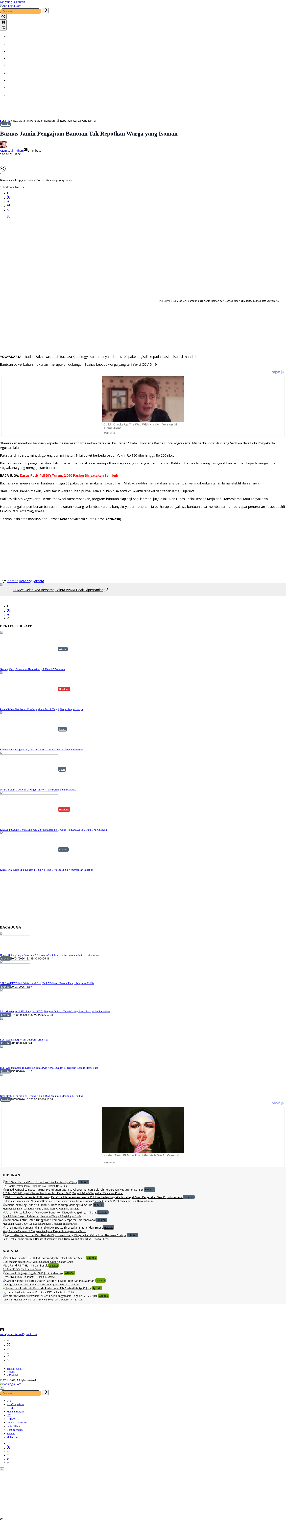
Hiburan (83, 1181)
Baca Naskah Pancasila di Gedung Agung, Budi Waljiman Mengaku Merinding (41, 1096)
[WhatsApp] (8, 210)
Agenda (91, 1257)
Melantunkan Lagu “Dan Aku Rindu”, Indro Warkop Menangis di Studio (41, 1208)
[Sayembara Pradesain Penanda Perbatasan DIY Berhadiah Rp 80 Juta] (47, 1288)
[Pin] (9, 206)
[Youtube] (8, 1353)
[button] (45, 10)
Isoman (12, 581)
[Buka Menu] (3, 22)
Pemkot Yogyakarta (17, 1422)
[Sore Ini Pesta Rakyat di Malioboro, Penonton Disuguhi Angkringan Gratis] (50, 1212)
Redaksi (11, 1371)
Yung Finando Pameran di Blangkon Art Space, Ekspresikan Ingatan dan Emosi (44, 1231)
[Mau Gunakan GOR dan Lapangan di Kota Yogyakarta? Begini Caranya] (29, 769)
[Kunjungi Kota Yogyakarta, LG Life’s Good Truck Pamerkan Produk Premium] (29, 729)
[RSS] (8, 1360)
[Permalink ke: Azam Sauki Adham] (3, 144)
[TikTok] (8, 1356)
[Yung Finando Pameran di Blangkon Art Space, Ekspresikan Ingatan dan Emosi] (53, 1227)
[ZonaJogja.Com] (10, 5)
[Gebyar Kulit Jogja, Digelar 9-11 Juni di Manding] (33, 1273)
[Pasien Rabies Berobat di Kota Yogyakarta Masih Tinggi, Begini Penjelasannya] (29, 689)
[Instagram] (8, 1349)
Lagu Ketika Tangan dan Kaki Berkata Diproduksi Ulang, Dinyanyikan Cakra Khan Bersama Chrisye (56, 1239)
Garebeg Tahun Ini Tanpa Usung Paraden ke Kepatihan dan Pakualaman (41, 1284)
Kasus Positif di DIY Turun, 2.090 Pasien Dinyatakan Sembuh (69, 475)
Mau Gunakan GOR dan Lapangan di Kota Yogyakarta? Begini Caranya (38, 789)
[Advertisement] (84, 109)
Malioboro (12, 1437)
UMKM (11, 1418)
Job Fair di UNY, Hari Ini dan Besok (22, 1269)
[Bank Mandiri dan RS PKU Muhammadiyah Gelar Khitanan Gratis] (44, 1258)
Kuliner (11, 1433)
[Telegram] (8, 202)
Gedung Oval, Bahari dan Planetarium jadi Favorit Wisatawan (32, 669)
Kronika (5, 124)
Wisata (63, 649)
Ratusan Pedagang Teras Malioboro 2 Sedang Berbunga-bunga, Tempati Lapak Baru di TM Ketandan (53, 829)
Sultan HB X (13, 1426)
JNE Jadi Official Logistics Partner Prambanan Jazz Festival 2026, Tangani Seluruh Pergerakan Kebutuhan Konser (63, 1193)
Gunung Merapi (15, 1429)
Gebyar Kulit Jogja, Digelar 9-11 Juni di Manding (29, 1276)
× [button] (2, 1388)
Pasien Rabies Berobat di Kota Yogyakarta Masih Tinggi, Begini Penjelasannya (41, 709)
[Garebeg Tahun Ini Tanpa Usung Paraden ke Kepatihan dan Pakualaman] (49, 1280)
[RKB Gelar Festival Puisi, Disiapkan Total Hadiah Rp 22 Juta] (40, 1182)
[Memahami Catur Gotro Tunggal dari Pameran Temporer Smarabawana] (49, 1220)
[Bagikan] (3, 168)
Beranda (5, 120)
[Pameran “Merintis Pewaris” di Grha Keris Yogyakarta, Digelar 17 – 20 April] (50, 1295)
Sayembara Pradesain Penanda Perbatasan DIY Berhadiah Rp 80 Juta (39, 1292)
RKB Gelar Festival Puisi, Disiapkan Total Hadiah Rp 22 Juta (35, 1185)
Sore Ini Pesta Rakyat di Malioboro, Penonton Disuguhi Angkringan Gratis (42, 1216)
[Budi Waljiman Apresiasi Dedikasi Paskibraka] (15, 1027)
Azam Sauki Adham (12, 150)
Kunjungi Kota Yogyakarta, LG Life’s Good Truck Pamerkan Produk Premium (41, 749)
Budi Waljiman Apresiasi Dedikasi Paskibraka (24, 1039)
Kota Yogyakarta (31, 581)
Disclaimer (12, 1374)
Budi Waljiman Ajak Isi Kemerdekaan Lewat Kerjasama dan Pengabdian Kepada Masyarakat (49, 1067)
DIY (9, 1400)
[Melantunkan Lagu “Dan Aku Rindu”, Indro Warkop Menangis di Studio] (48, 1204)
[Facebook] (7, 193)
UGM (10, 1408)
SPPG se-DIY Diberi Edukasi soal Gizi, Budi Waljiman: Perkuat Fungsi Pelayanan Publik (47, 983)
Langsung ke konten (12, 2)
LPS (9, 1415)
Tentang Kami (14, 1368)
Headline (64, 689)
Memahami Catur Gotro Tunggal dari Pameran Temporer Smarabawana (40, 1223)
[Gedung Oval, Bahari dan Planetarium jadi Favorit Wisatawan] (29, 649)
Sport (62, 769)
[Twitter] (9, 198)
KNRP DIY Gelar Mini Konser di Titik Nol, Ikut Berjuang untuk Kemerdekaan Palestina (46, 869)
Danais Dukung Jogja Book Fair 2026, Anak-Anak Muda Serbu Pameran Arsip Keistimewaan (49, 955)
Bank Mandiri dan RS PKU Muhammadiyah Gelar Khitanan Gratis (38, 1261)
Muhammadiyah (15, 1411)
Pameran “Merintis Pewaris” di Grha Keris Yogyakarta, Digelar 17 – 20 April (43, 1299)
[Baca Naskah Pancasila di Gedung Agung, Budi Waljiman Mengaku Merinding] (15, 1083)
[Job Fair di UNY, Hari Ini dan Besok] (25, 1265)
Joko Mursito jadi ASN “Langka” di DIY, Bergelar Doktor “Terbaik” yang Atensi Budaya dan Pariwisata (55, 1011)
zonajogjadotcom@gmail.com (18, 1334)
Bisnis (62, 729)
